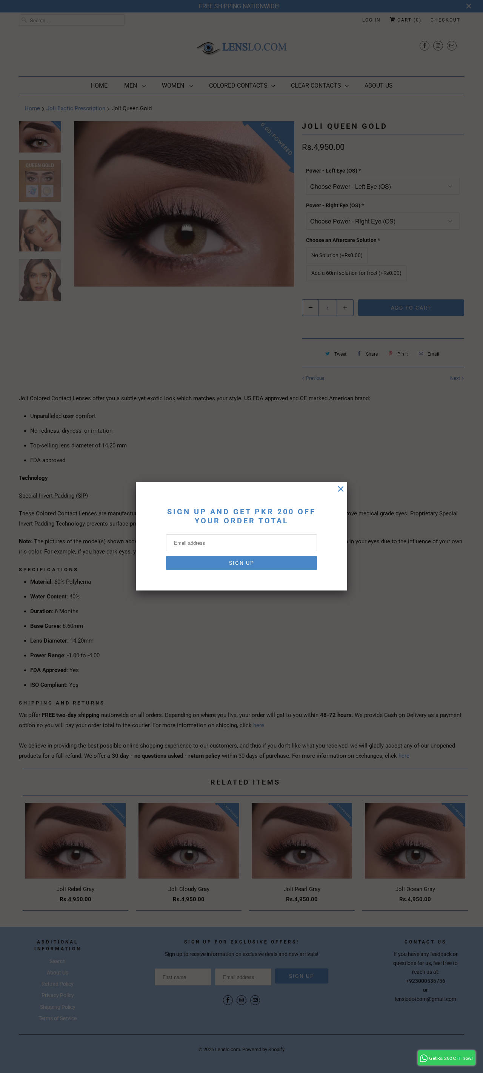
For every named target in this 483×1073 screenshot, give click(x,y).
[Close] (340, 489)
